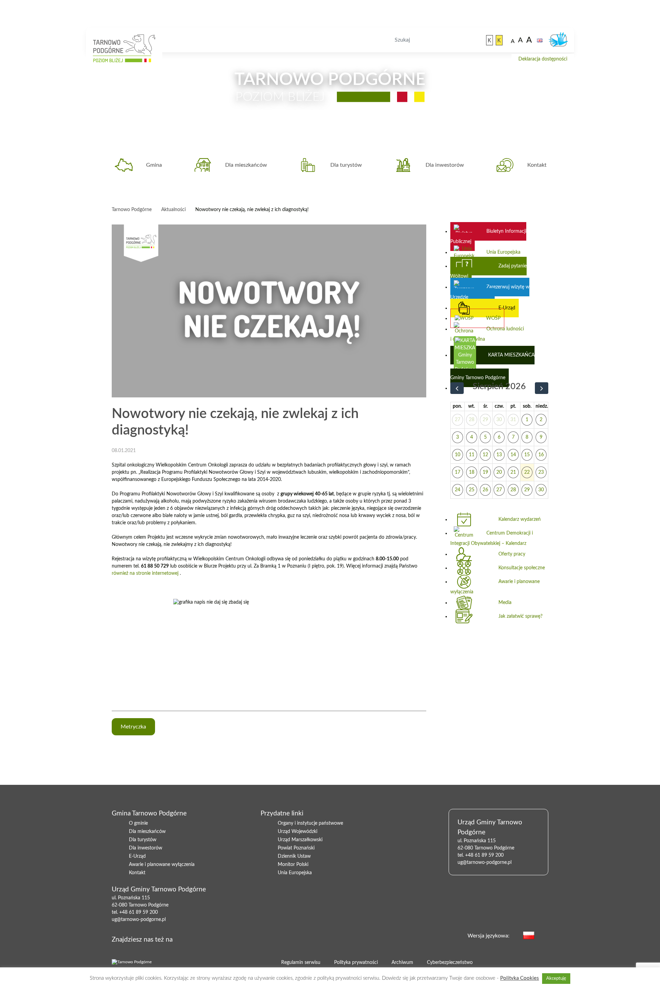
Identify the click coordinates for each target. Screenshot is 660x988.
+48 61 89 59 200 (138, 912)
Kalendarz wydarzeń (519, 519)
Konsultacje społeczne (521, 568)
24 (457, 489)
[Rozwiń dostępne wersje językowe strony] (544, 935)
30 (499, 419)
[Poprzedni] (457, 388)
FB (196, 938)
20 (499, 472)
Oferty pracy (511, 554)
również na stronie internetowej (145, 573)
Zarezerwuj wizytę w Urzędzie (489, 292)
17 (457, 472)
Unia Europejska (503, 252)
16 (541, 454)
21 (513, 472)
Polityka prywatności (356, 962)
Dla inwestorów (445, 165)
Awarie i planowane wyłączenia (495, 586)
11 (471, 454)
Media (505, 602)
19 (485, 472)
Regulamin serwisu (300, 962)
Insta (218, 938)
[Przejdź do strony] (489, 40)
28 (471, 419)
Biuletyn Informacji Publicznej (488, 236)
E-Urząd (506, 308)
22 (527, 472)
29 (485, 419)
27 (457, 419)
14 (513, 454)
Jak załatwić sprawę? (520, 616)
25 (471, 489)
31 (513, 419)
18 (471, 472)
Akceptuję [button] (556, 978)
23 (541, 472)
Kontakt (537, 165)
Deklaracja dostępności (542, 59)
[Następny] (541, 388)
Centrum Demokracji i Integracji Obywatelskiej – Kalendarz (491, 538)
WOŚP (493, 318)
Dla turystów (346, 165)
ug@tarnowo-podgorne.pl (139, 919)
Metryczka (133, 726)
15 (527, 454)
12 (485, 454)
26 (485, 489)
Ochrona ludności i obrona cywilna (487, 334)
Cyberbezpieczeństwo (450, 962)
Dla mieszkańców (246, 165)
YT (207, 938)
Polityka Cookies (519, 978)
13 (499, 454)
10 (457, 454)
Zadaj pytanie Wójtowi (488, 271)
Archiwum (402, 962)
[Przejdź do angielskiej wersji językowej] (539, 40)
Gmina (154, 165)
